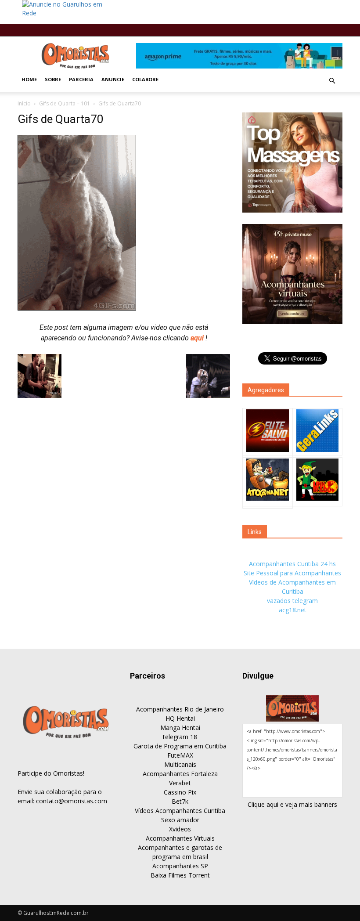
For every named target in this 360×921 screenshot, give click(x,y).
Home (29, 79)
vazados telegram (292, 600)
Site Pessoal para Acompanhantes (292, 573)
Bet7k (180, 801)
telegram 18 (180, 737)
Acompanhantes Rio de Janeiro (180, 709)
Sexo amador (180, 820)
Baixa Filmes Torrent (180, 875)
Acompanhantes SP (180, 866)
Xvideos (180, 829)
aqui (198, 338)
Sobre (53, 79)
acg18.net (292, 610)
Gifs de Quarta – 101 (64, 103)
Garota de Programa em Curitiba (180, 746)
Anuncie (112, 79)
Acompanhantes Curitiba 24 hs (292, 564)
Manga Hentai (180, 727)
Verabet (180, 783)
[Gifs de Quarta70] (77, 308)
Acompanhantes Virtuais (180, 838)
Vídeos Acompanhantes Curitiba (180, 810)
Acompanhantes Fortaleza (180, 773)
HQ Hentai (180, 718)
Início (24, 103)
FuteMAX (180, 755)
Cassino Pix (180, 792)
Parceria (81, 79)
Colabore (145, 79)
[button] (331, 80)
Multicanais (180, 764)
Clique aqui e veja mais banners (292, 804)
